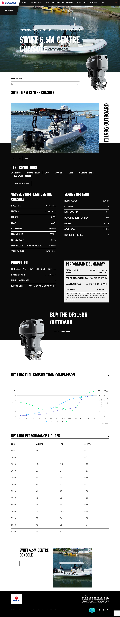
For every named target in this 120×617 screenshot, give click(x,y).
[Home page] (8, 2)
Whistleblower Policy (53, 610)
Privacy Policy (41, 610)
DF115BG (47, 30)
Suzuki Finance (56, 3)
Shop (102, 3)
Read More (70, 573)
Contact (85, 3)
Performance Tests (29, 30)
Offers (79, 3)
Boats (47, 3)
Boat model (17, 79)
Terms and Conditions (30, 610)
